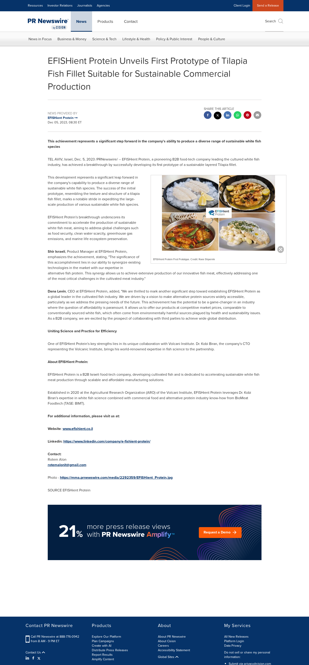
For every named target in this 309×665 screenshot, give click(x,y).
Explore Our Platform (106, 636)
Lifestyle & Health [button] (136, 39)
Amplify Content (103, 659)
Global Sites (166, 657)
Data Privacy (232, 645)
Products (105, 21)
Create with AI (101, 645)
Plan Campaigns (103, 641)
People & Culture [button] (211, 39)
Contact (131, 21)
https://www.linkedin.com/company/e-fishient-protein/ (106, 441)
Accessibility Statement (174, 650)
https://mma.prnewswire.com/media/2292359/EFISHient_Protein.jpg (116, 477)
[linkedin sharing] (227, 115)
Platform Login (234, 641)
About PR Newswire (172, 636)
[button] (218, 213)
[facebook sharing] (208, 115)
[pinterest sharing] (247, 115)
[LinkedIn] (28, 658)
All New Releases (236, 636)
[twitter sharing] (217, 116)
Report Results (102, 654)
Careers (163, 645)
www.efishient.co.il (78, 428)
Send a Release (268, 5)
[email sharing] (257, 115)
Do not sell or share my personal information (247, 654)
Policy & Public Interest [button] (174, 39)
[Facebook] (33, 658)
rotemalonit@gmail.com (67, 464)
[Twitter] (39, 658)
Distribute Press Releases (110, 650)
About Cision (167, 641)
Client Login (242, 5)
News (81, 21)
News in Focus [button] (40, 39)
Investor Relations (60, 5)
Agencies (103, 5)
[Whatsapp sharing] (237, 115)
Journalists (84, 5)
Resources (35, 5)
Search (270, 21)
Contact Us (34, 652)
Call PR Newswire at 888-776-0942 (55, 636)
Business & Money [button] (71, 39)
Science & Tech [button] (104, 39)
